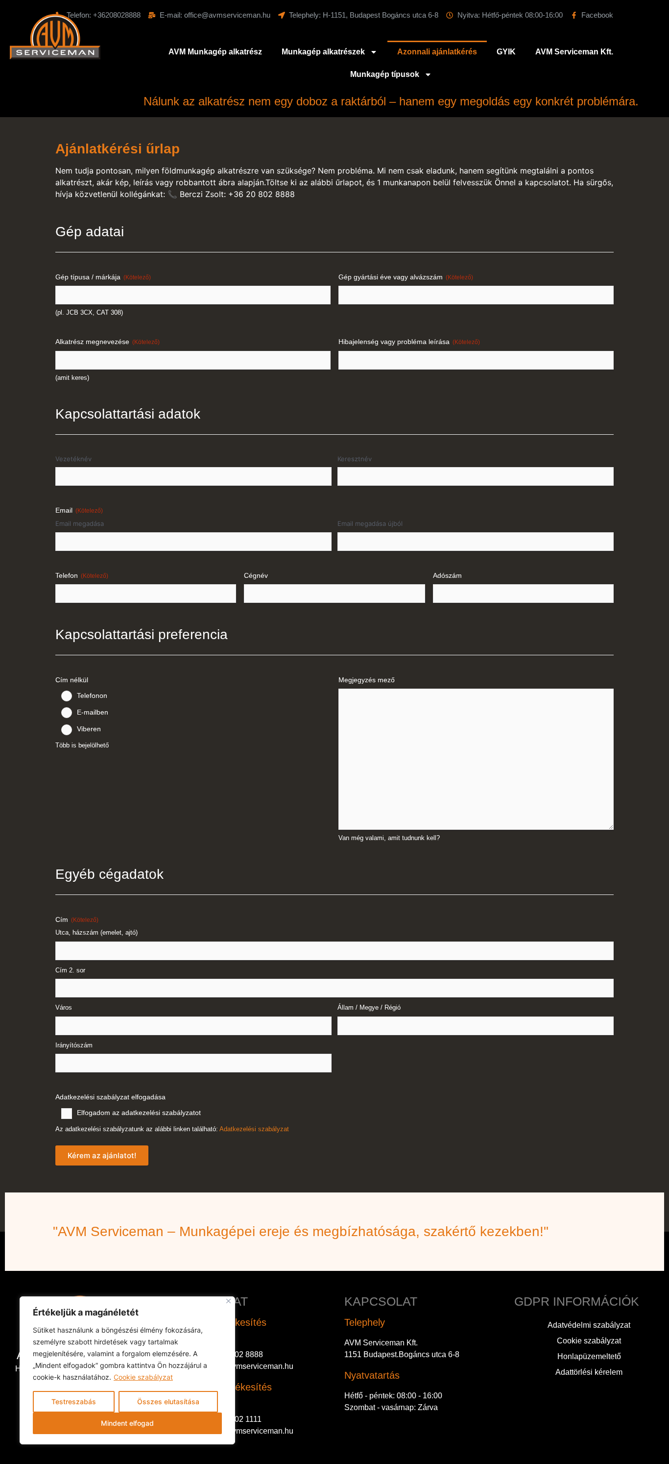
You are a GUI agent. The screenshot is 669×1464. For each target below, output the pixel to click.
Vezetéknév (73, 459)
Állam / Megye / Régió (369, 1007)
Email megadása (79, 523)
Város (63, 1007)
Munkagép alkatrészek (323, 52)
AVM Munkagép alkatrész (215, 52)
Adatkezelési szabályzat (254, 1129)
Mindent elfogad (127, 1423)
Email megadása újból (370, 523)
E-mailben (92, 712)
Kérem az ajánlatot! (102, 1155)
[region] (127, 1370)
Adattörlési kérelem (588, 1372)
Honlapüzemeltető (589, 1356)
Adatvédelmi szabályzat (589, 1325)
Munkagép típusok (384, 74)
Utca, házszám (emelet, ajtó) (96, 932)
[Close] (228, 1301)
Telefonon (92, 695)
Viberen (89, 729)
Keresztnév (354, 459)
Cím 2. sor (70, 970)
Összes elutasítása (168, 1401)
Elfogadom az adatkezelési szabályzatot (139, 1113)
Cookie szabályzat (143, 1377)
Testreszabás (73, 1401)
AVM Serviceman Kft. (574, 52)
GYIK (506, 52)
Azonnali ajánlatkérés (437, 52)
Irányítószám (74, 1045)
